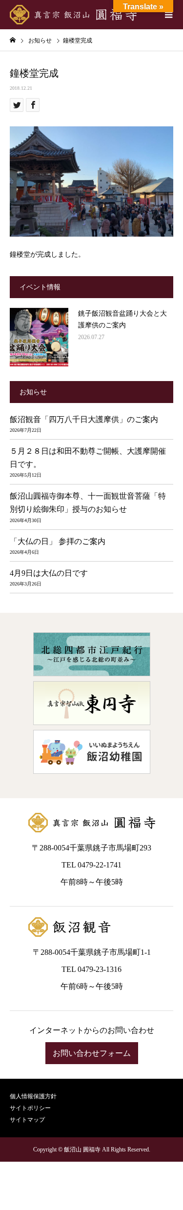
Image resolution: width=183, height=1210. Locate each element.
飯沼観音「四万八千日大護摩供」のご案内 (84, 419)
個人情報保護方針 (33, 1096)
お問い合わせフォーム (92, 1053)
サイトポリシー (30, 1108)
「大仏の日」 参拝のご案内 (57, 541)
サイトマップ (27, 1119)
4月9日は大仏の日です (49, 573)
